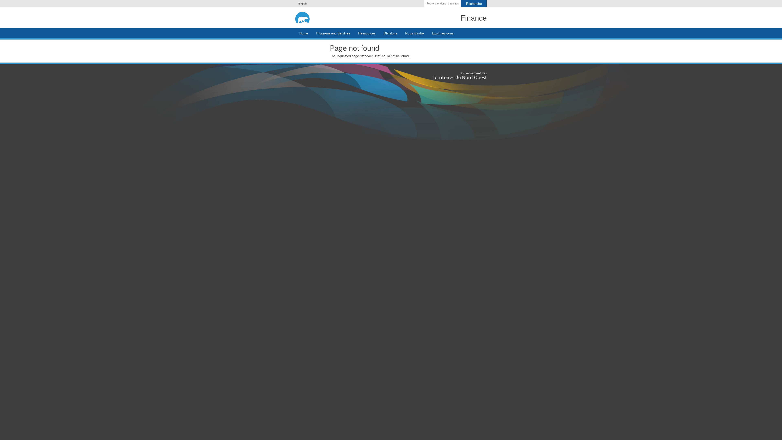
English (302, 3)
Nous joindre (414, 33)
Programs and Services (333, 33)
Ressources (367, 33)
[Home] (329, 17)
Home (303, 33)
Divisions (390, 33)
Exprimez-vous (443, 33)
